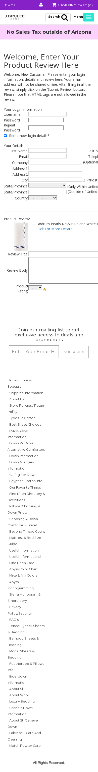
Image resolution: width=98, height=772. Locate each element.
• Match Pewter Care (24, 746)
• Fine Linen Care (21, 563)
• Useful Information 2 (24, 557)
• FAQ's (13, 620)
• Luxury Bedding (21, 701)
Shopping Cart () (75, 5)
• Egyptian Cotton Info (25, 481)
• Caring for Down (22, 475)
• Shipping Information (25, 393)
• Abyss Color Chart (23, 569)
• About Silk (16, 689)
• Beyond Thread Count (26, 531)
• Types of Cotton (21, 418)
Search (54, 16)
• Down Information (23, 456)
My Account (40, 4)
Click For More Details (54, 228)
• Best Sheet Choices (24, 424)
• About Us (16, 399)
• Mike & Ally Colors (22, 575)
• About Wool (18, 695)
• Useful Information (23, 550)
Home (10, 4)
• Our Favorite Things (24, 487)
